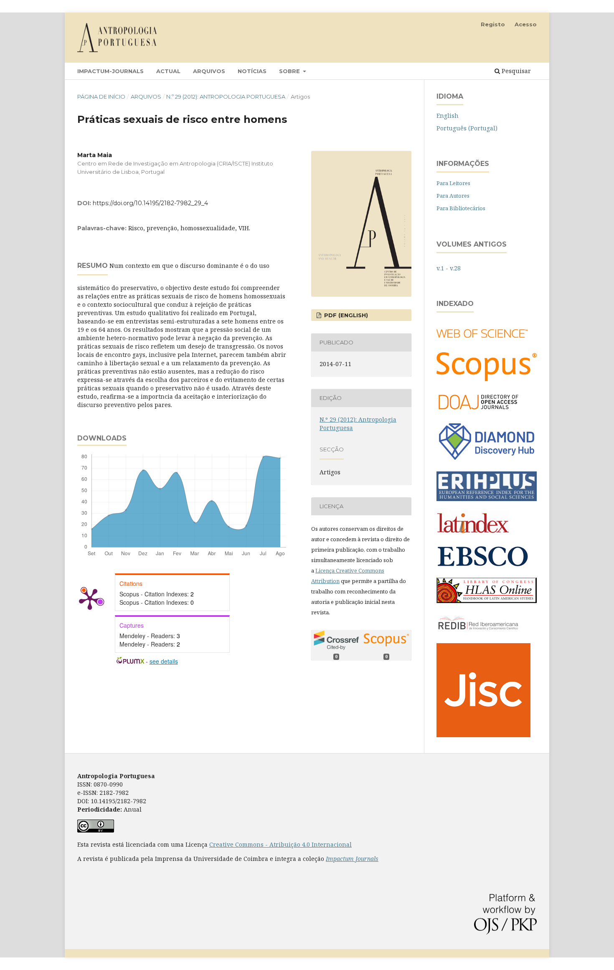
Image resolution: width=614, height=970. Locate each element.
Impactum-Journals (110, 71)
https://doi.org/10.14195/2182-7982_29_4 (150, 203)
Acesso (526, 24)
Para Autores (452, 195)
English (447, 116)
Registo (493, 24)
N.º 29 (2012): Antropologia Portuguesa (225, 96)
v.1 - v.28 (448, 268)
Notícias (252, 71)
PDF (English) (345, 315)
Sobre (290, 71)
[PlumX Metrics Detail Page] (90, 598)
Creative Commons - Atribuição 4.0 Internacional (280, 844)
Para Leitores (453, 183)
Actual (168, 71)
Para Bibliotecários (460, 208)
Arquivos (209, 71)
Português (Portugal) (466, 128)
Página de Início (101, 96)
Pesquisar (515, 71)
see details (164, 661)
